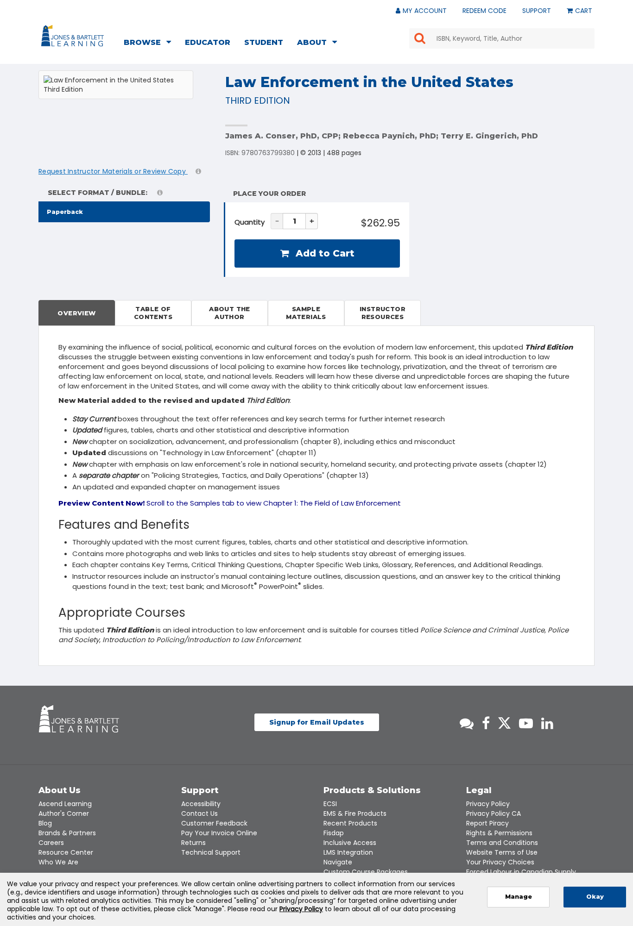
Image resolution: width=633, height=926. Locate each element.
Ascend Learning (65, 803)
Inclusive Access (349, 842)
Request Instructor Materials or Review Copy (113, 171)
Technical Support (211, 852)
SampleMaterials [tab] (306, 312)
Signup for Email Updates (316, 722)
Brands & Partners (67, 833)
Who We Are (58, 862)
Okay (595, 896)
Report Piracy (487, 823)
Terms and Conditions (502, 842)
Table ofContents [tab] (153, 312)
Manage (518, 896)
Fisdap (333, 833)
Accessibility (201, 803)
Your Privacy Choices (500, 862)
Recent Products (350, 823)
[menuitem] (150, 43)
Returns (193, 842)
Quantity (249, 222)
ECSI (330, 803)
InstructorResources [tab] (382, 312)
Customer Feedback (214, 823)
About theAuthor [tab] (229, 312)
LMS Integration (348, 852)
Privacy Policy (488, 803)
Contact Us (199, 813)
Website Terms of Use (502, 852)
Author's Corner (63, 813)
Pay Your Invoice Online (219, 833)
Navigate (337, 862)
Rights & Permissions (499, 833)
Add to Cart (323, 253)
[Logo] (74, 37)
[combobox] (502, 38)
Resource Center (65, 852)
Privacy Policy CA (493, 813)
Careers (51, 842)
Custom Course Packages (365, 871)
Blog (45, 823)
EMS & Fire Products (354, 813)
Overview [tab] (76, 313)
